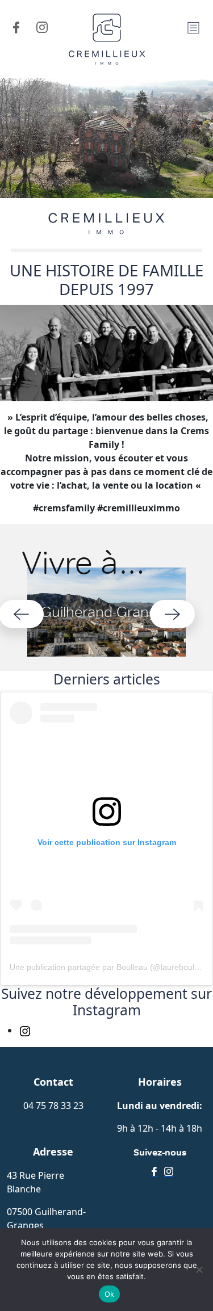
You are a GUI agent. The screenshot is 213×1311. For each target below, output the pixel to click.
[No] (198, 1269)
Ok (110, 1294)
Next (172, 614)
